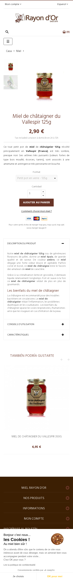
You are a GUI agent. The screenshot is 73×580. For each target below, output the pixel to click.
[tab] (36, 244)
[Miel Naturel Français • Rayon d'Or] (36, 18)
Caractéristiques (18, 335)
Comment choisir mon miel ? (36, 211)
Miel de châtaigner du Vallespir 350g (37, 436)
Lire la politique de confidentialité (19, 565)
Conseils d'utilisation (20, 324)
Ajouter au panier (36, 202)
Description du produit (21, 243)
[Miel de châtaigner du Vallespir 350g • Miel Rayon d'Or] (36, 398)
